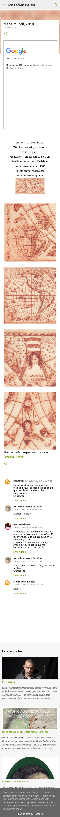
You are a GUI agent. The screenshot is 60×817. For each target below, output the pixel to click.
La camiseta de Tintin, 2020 (15, 782)
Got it (39, 813)
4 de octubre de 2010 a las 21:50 (38, 481)
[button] (5, 34)
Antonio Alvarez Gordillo (27, 506)
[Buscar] (56, 4)
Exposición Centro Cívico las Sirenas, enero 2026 (25, 732)
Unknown (18, 480)
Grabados (9, 457)
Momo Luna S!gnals (24, 581)
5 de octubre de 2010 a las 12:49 (28, 561)
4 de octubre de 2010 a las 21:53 (28, 509)
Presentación (8, 682)
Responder (19, 500)
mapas (20, 457)
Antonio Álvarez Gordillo (21, 4)
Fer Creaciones (21, 524)
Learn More (25, 813)
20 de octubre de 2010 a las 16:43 (29, 584)
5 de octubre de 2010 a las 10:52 (28, 527)
